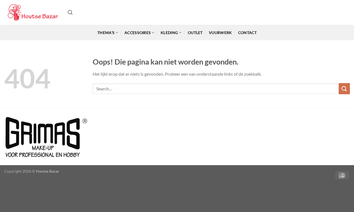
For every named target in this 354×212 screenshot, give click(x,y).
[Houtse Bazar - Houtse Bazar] (31, 12)
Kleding (169, 32)
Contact (247, 32)
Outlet (195, 32)
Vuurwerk (220, 32)
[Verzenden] (344, 88)
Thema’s (105, 32)
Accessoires (137, 32)
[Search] (70, 12)
